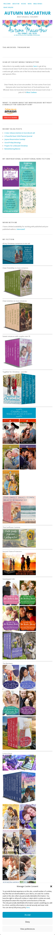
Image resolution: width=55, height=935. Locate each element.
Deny (27, 922)
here (28, 907)
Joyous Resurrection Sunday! (14, 139)
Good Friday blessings (12, 143)
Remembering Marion (12, 149)
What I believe (8, 7)
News (30, 4)
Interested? (21, 229)
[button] (51, 886)
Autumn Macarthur (27, 13)
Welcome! (7, 4)
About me (15, 4)
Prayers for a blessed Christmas (16, 146)
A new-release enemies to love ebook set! (19, 133)
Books (23, 4)
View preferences (27, 929)
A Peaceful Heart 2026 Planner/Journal (18, 136)
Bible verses (37, 4)
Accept (27, 915)
